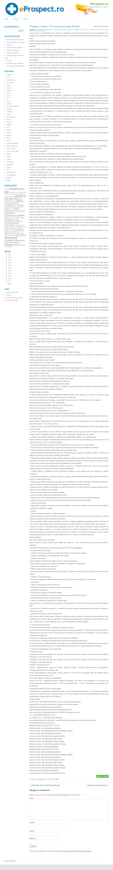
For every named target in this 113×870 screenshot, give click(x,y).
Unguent (9, 178)
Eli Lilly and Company (14, 202)
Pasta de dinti (11, 117)
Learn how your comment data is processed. (75, 851)
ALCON (6, 189)
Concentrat (10, 83)
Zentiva (9, 247)
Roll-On (9, 135)
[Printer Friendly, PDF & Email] (102, 776)
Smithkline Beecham (14, 240)
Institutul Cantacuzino (11, 214)
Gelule (9, 101)
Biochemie (12, 196)
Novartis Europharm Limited (12, 221)
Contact (16, 19)
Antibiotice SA (22, 192)
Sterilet (9, 159)
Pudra (8, 130)
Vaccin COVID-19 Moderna (15, 40)
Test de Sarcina (11, 172)
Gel (8, 98)
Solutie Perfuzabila (13, 151)
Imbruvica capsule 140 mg (98, 785)
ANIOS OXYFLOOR (13, 292)
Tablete (9, 167)
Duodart (9, 61)
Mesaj (31, 798)
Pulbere (9, 133)
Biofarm (20, 196)
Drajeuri (9, 88)
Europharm (9, 205)
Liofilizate (10, 112)
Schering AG (21, 235)
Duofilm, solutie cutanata (15, 63)
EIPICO (19, 201)
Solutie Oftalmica (12, 146)
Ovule (8, 114)
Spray (8, 154)
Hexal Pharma (19, 211)
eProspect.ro (99, 4)
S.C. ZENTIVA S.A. (13, 232)
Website (32, 838)
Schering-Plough (9, 235)
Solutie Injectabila (12, 143)
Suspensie (10, 164)
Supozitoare (10, 162)
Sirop (8, 138)
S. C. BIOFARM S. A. (14, 232)
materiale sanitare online (15, 298)
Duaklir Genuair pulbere (14, 47)
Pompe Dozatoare (12, 300)
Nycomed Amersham (11, 224)
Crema (9, 85)
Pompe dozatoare (9, 861)
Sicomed (10, 237)
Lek (6, 217)
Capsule (9, 75)
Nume (32, 822)
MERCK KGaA (20, 218)
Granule (9, 104)
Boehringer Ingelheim (12, 198)
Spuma (9, 156)
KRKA (22, 215)
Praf (8, 127)
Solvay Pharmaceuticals (12, 242)
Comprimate (40, 779)
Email (32, 831)
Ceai (8, 77)
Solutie (9, 141)
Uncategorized (11, 175)
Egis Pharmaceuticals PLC (13, 200)
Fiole (8, 93)
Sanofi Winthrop (19, 233)
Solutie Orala (11, 149)
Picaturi (9, 119)
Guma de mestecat (13, 106)
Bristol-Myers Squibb (12, 200)
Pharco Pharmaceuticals (11, 227)
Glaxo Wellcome (11, 209)
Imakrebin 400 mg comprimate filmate (44, 785)
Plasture (9, 122)
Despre (25, 19)
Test (8, 170)
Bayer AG (7, 194)
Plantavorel (14, 228)
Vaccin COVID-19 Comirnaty (16, 42)
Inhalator (10, 109)
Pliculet (9, 125)
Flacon (9, 96)
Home (6, 19)
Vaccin (9, 180)
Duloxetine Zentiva (13, 53)
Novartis (8, 219)
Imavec (56, 779)
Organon (17, 225)
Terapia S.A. (11, 244)
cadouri (9, 295)
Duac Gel (9, 45)
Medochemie (11, 218)
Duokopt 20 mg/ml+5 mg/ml (16, 66)
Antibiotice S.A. (13, 192)
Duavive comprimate (13, 50)
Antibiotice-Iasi (14, 190)
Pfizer (22, 225)
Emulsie (9, 90)
